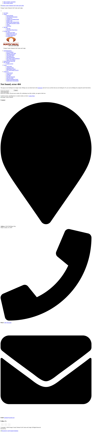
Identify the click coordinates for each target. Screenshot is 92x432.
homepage (40, 87)
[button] (5, 14)
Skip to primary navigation (9, 1)
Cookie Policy (31, 96)
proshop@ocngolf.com (9, 417)
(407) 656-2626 (7, 322)
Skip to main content (8, 3)
